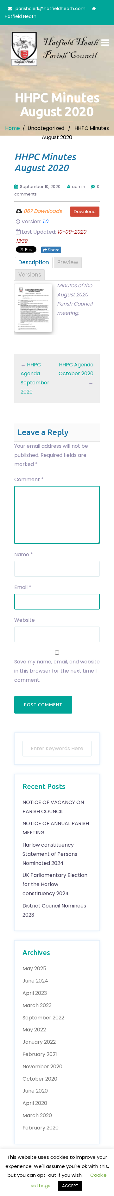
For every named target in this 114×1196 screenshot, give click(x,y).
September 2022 (43, 1017)
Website (24, 620)
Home (12, 128)
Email (22, 587)
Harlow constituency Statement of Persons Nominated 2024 (49, 854)
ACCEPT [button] (70, 1186)
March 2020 (37, 1115)
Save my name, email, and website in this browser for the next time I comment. (57, 671)
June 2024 (35, 980)
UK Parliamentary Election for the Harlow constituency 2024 (54, 884)
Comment (29, 479)
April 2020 (34, 1103)
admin (78, 187)
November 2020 (42, 1066)
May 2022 (34, 1029)
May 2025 (34, 968)
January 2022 (39, 1042)
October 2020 (39, 1078)
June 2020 (35, 1090)
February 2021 (39, 1054)
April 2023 (34, 993)
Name (23, 554)
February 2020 (40, 1127)
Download (85, 211)
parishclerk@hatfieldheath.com (51, 8)
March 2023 (37, 1005)
